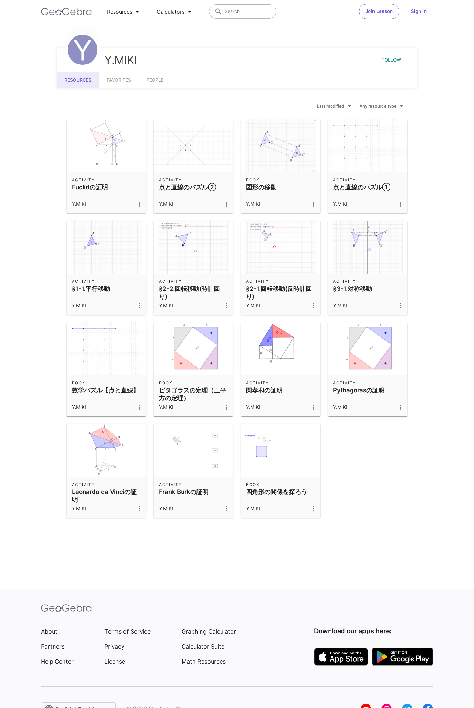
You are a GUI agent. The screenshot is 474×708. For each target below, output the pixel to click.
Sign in (419, 11)
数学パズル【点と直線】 (105, 390)
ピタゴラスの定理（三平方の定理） (192, 394)
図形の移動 (261, 187)
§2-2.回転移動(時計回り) (189, 292)
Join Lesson (379, 11)
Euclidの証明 (90, 187)
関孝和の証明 (264, 390)
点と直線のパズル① (361, 187)
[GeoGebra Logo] (66, 11)
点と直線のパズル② (187, 187)
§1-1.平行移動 (91, 288)
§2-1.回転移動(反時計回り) (279, 292)
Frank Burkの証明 (184, 491)
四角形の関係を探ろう (276, 491)
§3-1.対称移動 (352, 288)
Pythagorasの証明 (359, 390)
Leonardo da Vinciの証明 (104, 495)
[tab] (124, 11)
